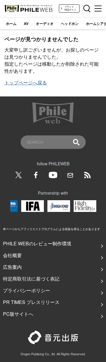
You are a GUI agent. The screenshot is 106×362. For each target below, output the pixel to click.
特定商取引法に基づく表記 (31, 278)
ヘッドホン (70, 23)
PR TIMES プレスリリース (31, 302)
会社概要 (12, 255)
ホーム (11, 23)
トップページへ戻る (25, 82)
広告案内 (12, 267)
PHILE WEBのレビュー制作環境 (37, 243)
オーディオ (45, 23)
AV (26, 23)
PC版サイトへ (18, 313)
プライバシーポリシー (26, 290)
